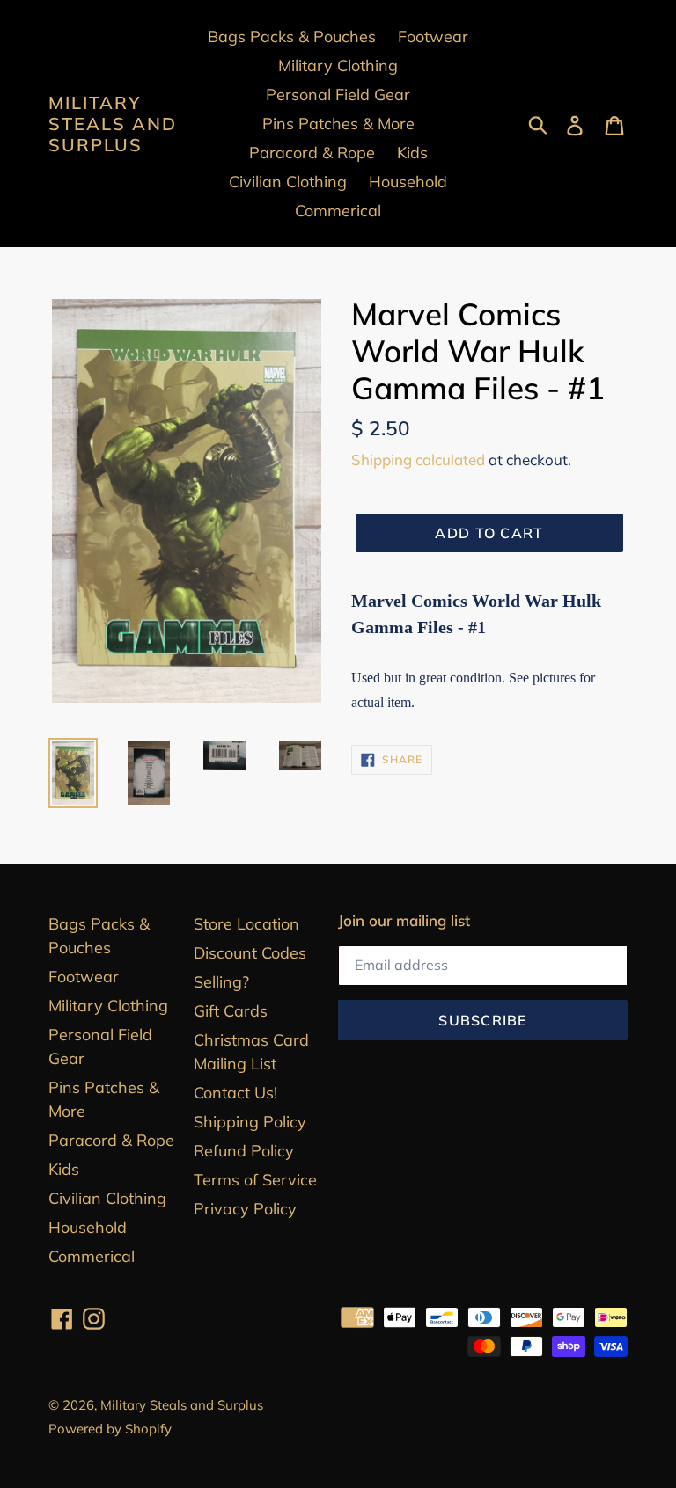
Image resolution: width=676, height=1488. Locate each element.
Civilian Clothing (107, 1198)
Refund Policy (244, 1151)
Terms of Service (255, 1180)
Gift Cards (231, 1011)
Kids (63, 1169)
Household (87, 1227)
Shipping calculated (418, 459)
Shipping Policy (250, 1122)
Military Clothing (108, 1006)
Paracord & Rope (111, 1140)
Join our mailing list (404, 921)
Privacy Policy (245, 1209)
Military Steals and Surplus (112, 124)
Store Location (246, 924)
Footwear (83, 976)
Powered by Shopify (110, 1428)
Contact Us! (235, 1093)
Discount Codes (250, 953)
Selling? (221, 982)
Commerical (91, 1256)
